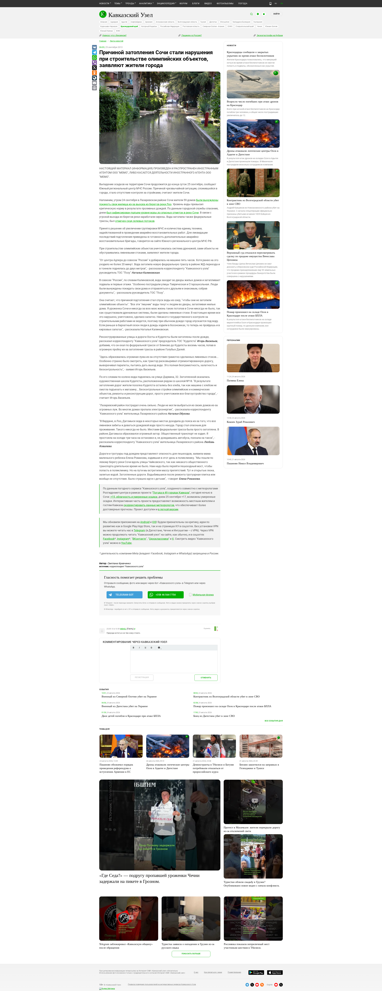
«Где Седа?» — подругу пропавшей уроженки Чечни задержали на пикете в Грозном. (149, 878)
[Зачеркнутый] (151, 647)
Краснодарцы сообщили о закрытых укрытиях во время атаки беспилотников (250, 53)
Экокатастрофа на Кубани (269, 35)
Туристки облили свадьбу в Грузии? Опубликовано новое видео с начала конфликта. (252, 883)
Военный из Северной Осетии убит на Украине (129, 696)
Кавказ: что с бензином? (114, 35)
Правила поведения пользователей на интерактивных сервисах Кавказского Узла (162, 984)
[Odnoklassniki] (94, 72)
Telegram (139, 530)
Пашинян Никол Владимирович (245, 463)
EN (282, 3)
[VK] (94, 47)
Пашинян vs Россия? (191, 35)
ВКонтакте (139, 538)
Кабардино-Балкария (241, 22)
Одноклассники (158, 538)
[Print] (94, 88)
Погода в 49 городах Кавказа (171, 492)
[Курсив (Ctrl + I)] (139, 647)
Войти (276, 14)
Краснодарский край (129, 26)
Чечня (259, 26)
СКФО (230, 26)
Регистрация (142, 677)
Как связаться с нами (213, 972)
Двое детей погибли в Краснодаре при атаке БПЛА (131, 716)
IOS (154, 522)
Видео (208, 3)
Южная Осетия (271, 26)
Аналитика (145, 3)
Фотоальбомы (225, 3)
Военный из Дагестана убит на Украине (125, 706)
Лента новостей (116, 41)
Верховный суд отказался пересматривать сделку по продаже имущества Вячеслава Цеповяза (251, 256)
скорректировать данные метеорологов (149, 505)
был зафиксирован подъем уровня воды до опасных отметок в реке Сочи (152, 212)
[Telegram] (94, 52)
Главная (102, 41)
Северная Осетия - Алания (213, 26)
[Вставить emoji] (159, 647)
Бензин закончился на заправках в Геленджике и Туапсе (259, 766)
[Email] (94, 83)
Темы (117, 3)
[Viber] (94, 62)
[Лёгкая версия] (270, 3)
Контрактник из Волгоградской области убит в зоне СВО (253, 201)
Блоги (195, 3)
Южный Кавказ (106, 31)
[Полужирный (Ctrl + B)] (133, 647)
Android (145, 522)
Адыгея (124, 22)
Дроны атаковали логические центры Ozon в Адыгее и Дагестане (252, 152)
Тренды (129, 3)
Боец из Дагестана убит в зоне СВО (214, 716)
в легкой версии (168, 509)
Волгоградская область (187, 22)
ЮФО (118, 31)
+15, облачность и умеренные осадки (133, 496)
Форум (183, 3)
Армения (149, 22)
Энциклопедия (166, 3)
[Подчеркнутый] (145, 647)
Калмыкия (258, 22)
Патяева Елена (235, 380)
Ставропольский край (245, 26)
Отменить (206, 677)
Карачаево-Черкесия (108, 26)
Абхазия (103, 22)
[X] (94, 67)
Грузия (203, 22)
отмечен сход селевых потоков (134, 221)
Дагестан (213, 22)
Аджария (114, 22)
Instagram (123, 538)
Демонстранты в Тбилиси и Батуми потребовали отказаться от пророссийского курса (213, 768)
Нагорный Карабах (149, 26)
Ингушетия (224, 22)
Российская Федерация (169, 26)
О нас (196, 972)
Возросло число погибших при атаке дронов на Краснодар (252, 103)
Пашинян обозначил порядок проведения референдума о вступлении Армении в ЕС (116, 768)
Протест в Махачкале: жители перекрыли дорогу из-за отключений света (252, 829)
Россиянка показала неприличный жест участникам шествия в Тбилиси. (246, 945)
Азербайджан (136, 22)
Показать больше (191, 953)
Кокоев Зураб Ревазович (241, 422)
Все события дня (274, 721)
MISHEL (123, 629)
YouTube (126, 542)
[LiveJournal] (94, 77)
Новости (104, 3)
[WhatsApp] (94, 57)
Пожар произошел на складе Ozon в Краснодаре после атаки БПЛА (247, 313)
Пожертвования (234, 972)
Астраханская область (165, 22)
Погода (242, 3)
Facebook (109, 538)
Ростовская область (191, 26)
